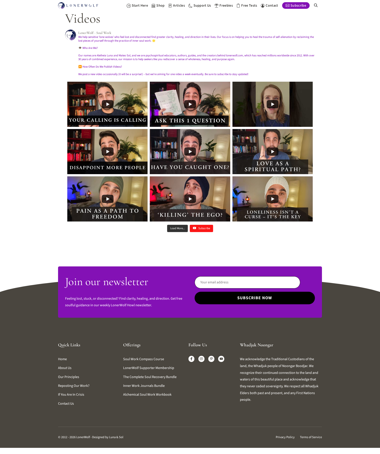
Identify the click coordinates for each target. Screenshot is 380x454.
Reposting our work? (74, 385)
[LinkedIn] (211, 359)
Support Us (202, 5)
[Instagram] (201, 359)
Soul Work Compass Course (143, 359)
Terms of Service (311, 437)
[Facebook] (191, 359)
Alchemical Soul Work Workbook (147, 394)
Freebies (226, 5)
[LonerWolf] (78, 5)
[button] (316, 5)
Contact (272, 5)
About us (64, 367)
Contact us (66, 403)
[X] (221, 359)
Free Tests (249, 5)
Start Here (140, 5)
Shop (160, 5)
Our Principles (68, 377)
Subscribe (298, 5)
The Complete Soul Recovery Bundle (150, 377)
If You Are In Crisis (71, 394)
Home (62, 359)
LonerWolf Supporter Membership (148, 367)
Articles (179, 5)
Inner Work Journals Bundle (144, 385)
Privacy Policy (285, 437)
